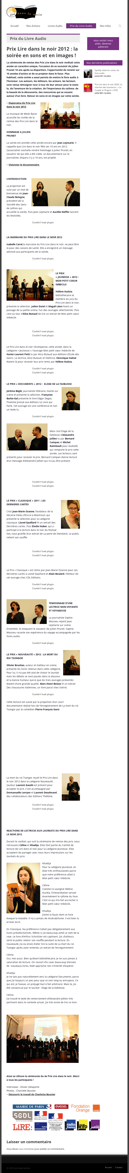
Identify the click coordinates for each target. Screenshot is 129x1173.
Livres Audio (55, 25)
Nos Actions (33, 25)
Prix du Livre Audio (81, 25)
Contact (118, 1167)
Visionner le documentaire (24, 164)
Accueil (14, 25)
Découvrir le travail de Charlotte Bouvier (32, 1094)
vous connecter (26, 1148)
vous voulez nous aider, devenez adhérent (103, 43)
